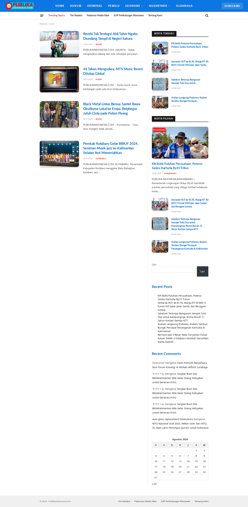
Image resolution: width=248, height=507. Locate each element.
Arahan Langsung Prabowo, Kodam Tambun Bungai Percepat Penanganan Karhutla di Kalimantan (189, 100)
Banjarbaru (159, 130)
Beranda (43, 24)
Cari (154, 264)
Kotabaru (101, 158)
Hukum (75, 6)
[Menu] (42, 15)
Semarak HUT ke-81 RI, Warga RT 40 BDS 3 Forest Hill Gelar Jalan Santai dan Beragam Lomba (189, 64)
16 (204, 461)
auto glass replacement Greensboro (172, 419)
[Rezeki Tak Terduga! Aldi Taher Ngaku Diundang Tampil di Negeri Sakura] (59, 44)
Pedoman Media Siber (98, 15)
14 (188, 461)
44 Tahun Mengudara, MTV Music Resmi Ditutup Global (113, 71)
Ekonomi (132, 6)
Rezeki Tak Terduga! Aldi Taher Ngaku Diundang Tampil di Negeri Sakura (110, 36)
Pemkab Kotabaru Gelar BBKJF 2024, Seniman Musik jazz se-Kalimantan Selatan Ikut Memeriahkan (110, 148)
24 (156, 472)
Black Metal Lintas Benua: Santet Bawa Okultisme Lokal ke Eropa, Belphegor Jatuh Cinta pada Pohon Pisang (111, 109)
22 (196, 466)
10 (156, 461)
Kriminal (95, 6)
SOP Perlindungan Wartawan (129, 15)
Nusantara (158, 6)
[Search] (206, 15)
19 (172, 466)
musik (99, 44)
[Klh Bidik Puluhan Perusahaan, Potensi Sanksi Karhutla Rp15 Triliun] (160, 48)
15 (196, 461)
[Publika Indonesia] (19, 6)
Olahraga (184, 6)
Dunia (99, 79)
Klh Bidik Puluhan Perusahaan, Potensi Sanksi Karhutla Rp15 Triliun (189, 45)
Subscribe (232, 5)
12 (172, 461)
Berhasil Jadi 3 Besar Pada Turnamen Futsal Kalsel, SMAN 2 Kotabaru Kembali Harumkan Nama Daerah (183, 338)
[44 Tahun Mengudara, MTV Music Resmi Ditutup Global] (59, 79)
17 (156, 466)
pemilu (114, 6)
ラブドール (158, 373)
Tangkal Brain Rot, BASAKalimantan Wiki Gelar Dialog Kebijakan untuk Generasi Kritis (177, 378)
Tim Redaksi (76, 15)
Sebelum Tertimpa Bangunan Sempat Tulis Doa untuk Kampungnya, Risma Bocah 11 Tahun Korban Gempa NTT (186, 82)
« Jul (154, 483)
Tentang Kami (155, 15)
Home (59, 6)
